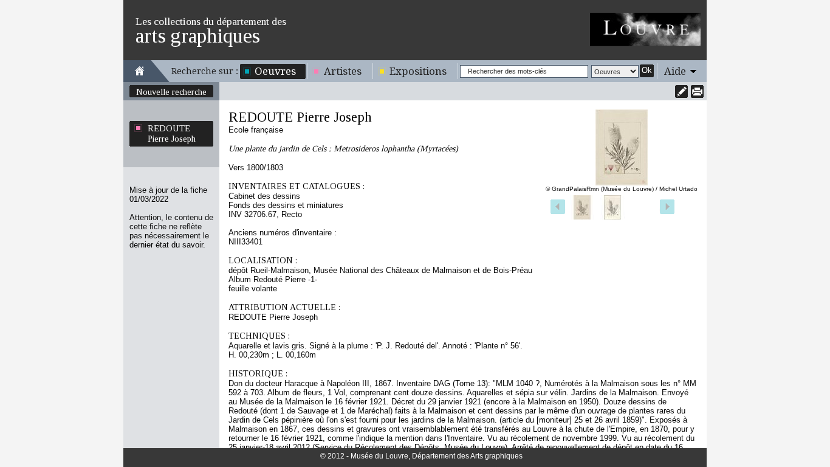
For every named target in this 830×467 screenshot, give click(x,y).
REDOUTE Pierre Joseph (172, 133)
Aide (675, 71)
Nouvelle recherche (171, 92)
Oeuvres (275, 71)
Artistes (343, 71)
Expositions (418, 71)
